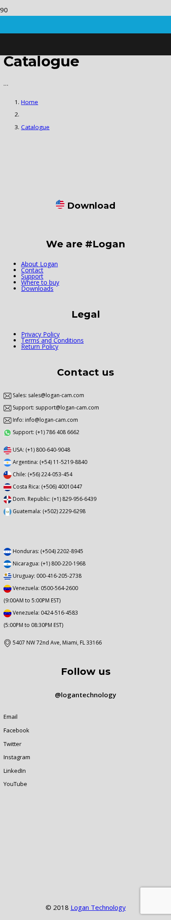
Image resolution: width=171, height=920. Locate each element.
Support (32, 276)
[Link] (22, 172)
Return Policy (39, 346)
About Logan (39, 264)
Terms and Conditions (52, 340)
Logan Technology (98, 907)
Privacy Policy (40, 334)
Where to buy (40, 282)
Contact (32, 270)
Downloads (37, 288)
